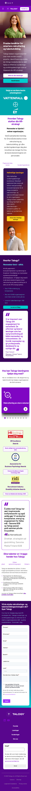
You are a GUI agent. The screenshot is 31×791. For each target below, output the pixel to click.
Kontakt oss (24, 8)
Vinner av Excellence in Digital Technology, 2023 (15, 472)
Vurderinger (15, 734)
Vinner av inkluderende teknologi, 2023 (15, 494)
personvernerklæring (12, 761)
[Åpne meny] (3, 9)
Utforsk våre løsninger (15, 75)
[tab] (7, 164)
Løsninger (15, 730)
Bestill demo (15, 81)
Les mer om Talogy (15, 307)
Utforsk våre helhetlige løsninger (16, 218)
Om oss (15, 739)
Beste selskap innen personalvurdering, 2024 (15, 449)
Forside (15, 726)
